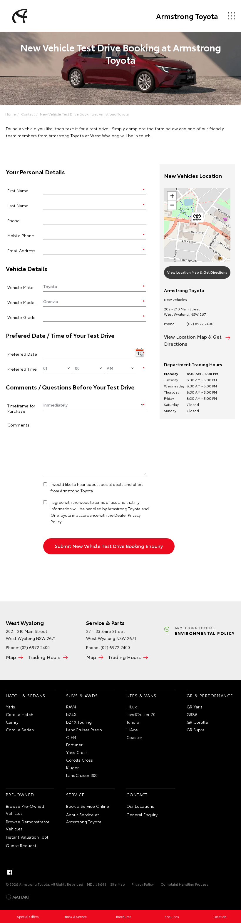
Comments (18, 424)
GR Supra (196, 730)
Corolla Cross (79, 760)
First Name (18, 190)
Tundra (132, 722)
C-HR (71, 737)
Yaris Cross (77, 752)
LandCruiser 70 (140, 714)
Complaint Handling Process (184, 884)
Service (75, 794)
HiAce (132, 730)
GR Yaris (194, 707)
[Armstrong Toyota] (18, 16)
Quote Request (21, 845)
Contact (28, 113)
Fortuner (74, 745)
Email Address (21, 250)
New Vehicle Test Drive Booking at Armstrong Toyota (84, 113)
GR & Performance (210, 695)
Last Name (18, 205)
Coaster (134, 737)
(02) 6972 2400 (200, 323)
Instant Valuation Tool (27, 837)
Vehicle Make (20, 287)
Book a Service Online (87, 806)
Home (10, 113)
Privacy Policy (143, 884)
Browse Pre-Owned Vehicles (25, 809)
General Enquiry (142, 814)
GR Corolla (197, 722)
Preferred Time (22, 369)
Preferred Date (22, 354)
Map (11, 656)
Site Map (117, 884)
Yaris (10, 707)
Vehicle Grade (21, 317)
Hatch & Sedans (26, 695)
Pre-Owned (20, 794)
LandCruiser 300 (82, 775)
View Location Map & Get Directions (197, 272)
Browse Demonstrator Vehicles (27, 825)
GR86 (192, 714)
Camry (12, 722)
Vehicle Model (21, 302)
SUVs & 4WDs (82, 695)
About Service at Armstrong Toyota (83, 818)
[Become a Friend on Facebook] (9, 872)
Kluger (72, 767)
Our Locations (140, 806)
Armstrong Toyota (187, 15)
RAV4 (71, 707)
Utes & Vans (141, 695)
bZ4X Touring (79, 722)
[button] (197, 218)
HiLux (131, 707)
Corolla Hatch (19, 714)
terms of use (106, 502)
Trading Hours (44, 656)
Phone (13, 220)
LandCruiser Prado (84, 730)
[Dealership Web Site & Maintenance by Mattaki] (17, 897)
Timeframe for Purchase (21, 408)
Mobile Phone (20, 235)
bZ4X (71, 714)
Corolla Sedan (20, 730)
